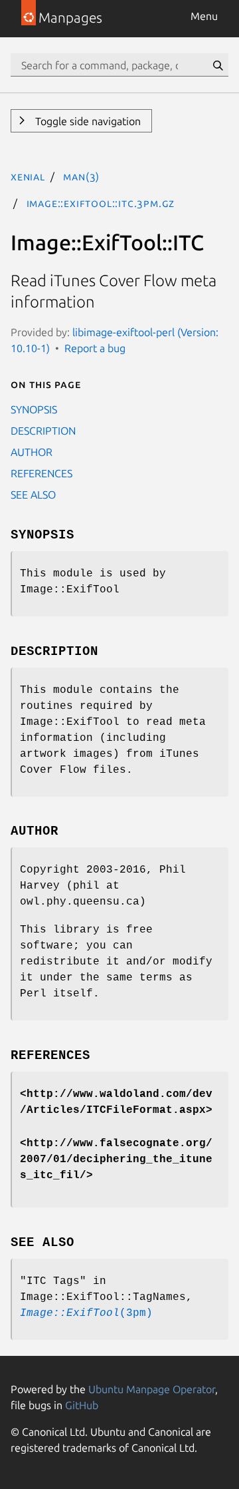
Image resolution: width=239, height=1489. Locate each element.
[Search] (217, 65)
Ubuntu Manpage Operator (151, 1389)
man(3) (81, 176)
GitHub (81, 1405)
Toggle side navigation (87, 121)
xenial (28, 176)
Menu (204, 16)
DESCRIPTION (43, 431)
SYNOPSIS (34, 409)
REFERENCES (41, 473)
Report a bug (94, 348)
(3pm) (86, 1313)
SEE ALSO (33, 495)
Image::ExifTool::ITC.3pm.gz (101, 203)
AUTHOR (31, 452)
